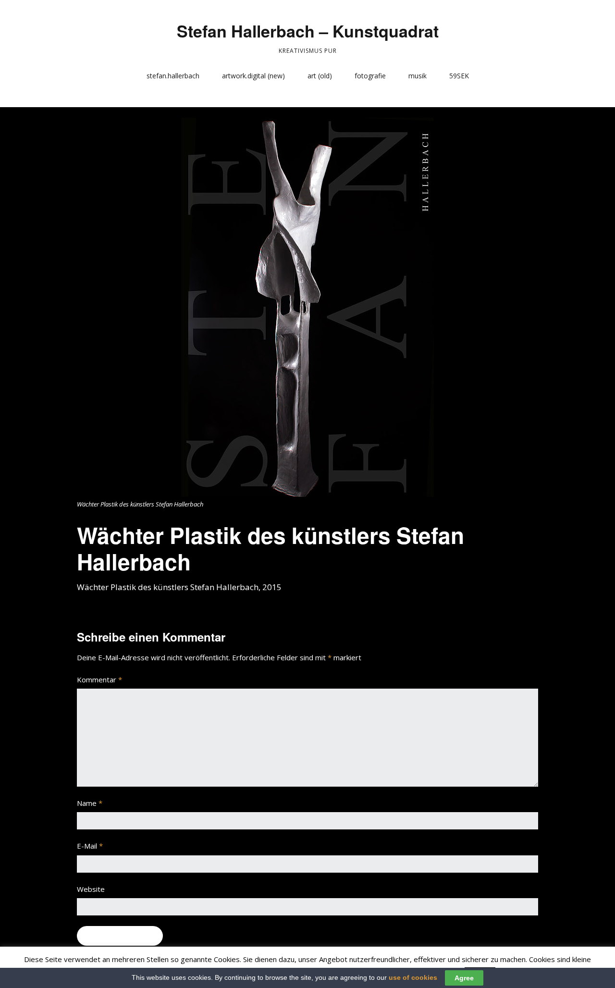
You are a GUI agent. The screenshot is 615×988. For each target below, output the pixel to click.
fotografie (370, 75)
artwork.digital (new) (253, 75)
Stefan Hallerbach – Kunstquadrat (308, 30)
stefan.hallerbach (173, 75)
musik (417, 75)
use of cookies (413, 977)
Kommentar (99, 679)
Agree (464, 978)
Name (89, 803)
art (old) (320, 75)
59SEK (459, 75)
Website (91, 889)
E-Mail (90, 846)
